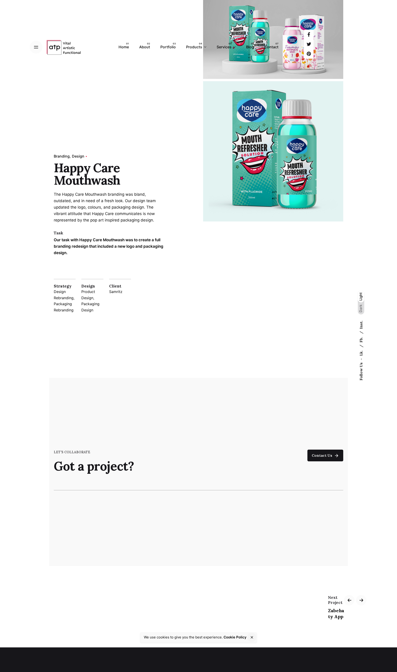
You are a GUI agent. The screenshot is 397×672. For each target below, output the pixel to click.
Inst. (361, 325)
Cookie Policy (235, 637)
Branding (62, 156)
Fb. (361, 339)
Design (78, 156)
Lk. (361, 353)
